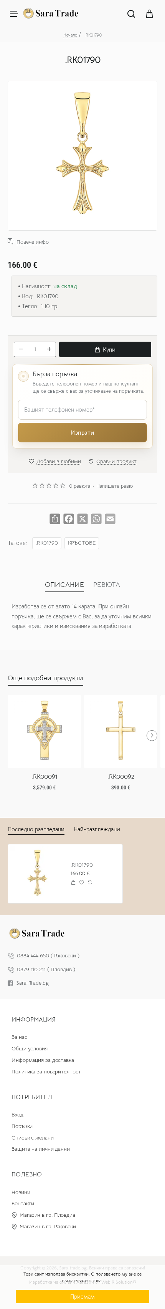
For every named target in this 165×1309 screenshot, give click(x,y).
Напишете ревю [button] (114, 486)
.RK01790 (47, 543)
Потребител (32, 1097)
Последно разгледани (36, 829)
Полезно (27, 1174)
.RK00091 (44, 777)
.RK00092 (120, 777)
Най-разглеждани (97, 829)
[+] (49, 349)
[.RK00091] (44, 731)
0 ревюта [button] (79, 486)
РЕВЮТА (106, 584)
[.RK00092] (120, 731)
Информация (34, 1019)
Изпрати (82, 432)
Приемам (82, 1296)
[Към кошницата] (149, 13)
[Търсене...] (131, 13)
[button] (105, 349)
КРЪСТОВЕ (82, 543)
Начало (70, 35)
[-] (20, 349)
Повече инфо (32, 241)
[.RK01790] (37, 874)
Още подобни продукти (45, 678)
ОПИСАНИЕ (64, 584)
